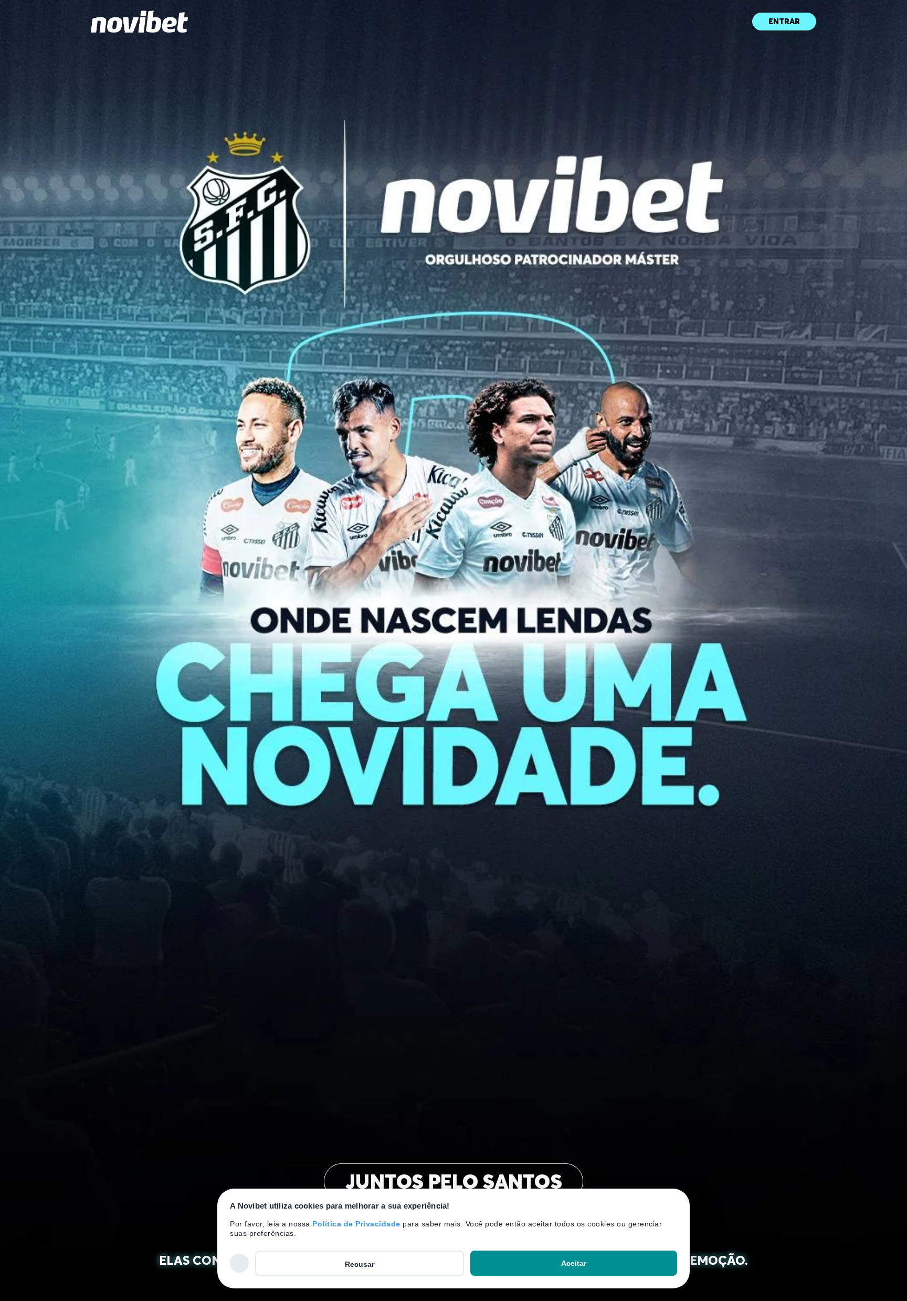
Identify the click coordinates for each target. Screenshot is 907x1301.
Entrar (784, 21)
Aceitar (573, 1263)
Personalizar (239, 1263)
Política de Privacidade (356, 1224)
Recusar (359, 1264)
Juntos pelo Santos (453, 1181)
